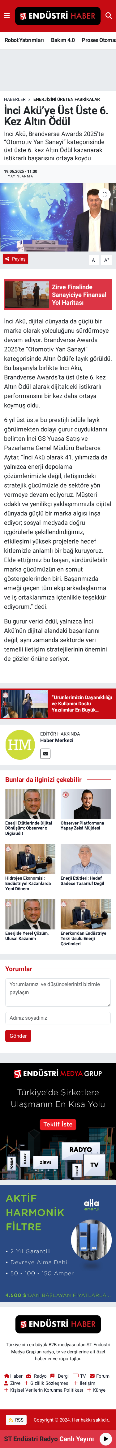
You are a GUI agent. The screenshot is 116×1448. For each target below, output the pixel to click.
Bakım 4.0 (63, 40)
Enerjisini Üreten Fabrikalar (66, 99)
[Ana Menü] (7, 16)
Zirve (15, 1383)
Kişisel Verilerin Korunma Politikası (46, 1390)
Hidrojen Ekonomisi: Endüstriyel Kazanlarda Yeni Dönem (28, 883)
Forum (103, 1376)
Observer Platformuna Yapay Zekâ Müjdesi (82, 825)
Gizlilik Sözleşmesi (50, 1383)
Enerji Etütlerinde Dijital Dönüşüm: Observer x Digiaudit (28, 828)
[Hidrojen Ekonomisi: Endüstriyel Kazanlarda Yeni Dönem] (30, 859)
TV (83, 1376)
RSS (19, 1420)
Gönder (18, 1036)
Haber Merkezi (56, 740)
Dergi (63, 1376)
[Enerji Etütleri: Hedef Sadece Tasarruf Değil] (86, 859)
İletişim (87, 1383)
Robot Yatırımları (24, 40)
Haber (16, 1376)
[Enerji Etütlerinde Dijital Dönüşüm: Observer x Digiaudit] (30, 803)
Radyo (40, 1376)
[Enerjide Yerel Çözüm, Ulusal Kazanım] (30, 914)
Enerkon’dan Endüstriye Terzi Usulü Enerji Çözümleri (83, 938)
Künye (99, 1390)
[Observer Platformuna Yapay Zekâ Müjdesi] (86, 803)
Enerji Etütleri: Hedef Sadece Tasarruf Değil (82, 881)
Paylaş (19, 259)
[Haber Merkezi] (20, 744)
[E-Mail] (45, 754)
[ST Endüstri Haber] (57, 16)
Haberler (15, 99)
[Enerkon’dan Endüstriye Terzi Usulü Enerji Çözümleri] (86, 914)
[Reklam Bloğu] (58, 1121)
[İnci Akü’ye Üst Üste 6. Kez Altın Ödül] (58, 217)
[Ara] (108, 16)
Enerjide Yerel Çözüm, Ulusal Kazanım (27, 936)
